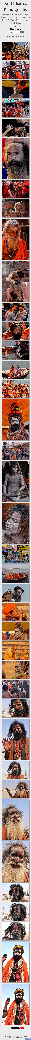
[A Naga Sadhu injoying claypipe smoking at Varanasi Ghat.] (15, 650)
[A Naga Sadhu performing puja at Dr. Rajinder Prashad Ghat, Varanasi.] (15, 554)
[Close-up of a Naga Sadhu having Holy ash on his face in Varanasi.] (15, 158)
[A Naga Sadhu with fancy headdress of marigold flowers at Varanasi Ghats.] (15, 89)
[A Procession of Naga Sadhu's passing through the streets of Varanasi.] (15, 450)
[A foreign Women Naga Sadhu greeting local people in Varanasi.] (15, 108)
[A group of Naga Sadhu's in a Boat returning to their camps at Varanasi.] (15, 389)
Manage (29, 0)
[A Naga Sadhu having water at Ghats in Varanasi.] (15, 127)
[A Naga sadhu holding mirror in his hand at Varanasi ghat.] (15, 631)
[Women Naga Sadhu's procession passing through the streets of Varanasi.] (15, 189)
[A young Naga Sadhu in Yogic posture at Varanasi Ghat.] (15, 481)
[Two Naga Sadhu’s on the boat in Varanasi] (15, 369)
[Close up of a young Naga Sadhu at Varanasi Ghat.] (15, 523)
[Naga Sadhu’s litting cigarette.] (15, 312)
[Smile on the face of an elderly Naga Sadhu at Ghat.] (15, 669)
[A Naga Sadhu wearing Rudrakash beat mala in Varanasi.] (15, 50)
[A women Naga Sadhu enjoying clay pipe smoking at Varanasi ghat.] (15, 612)
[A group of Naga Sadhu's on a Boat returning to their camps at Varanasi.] (15, 573)
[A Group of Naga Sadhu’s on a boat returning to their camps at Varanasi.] (15, 350)
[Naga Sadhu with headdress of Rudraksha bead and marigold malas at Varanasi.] (15, 419)
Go (22, 32)
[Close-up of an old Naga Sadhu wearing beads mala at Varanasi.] (15, 239)
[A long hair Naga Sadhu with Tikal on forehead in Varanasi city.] (15, 69)
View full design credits (17, 1037)
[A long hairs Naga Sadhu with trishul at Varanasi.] (15, 592)
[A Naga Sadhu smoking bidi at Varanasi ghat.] (15, 281)
